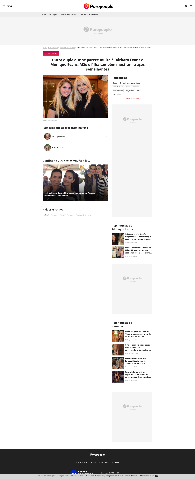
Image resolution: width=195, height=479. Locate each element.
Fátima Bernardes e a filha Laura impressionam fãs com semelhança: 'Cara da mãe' (69, 194)
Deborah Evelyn (119, 83)
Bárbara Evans (58, 147)
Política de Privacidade (86, 462)
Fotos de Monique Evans (67, 48)
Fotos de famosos (66, 215)
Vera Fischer (117, 95)
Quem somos (103, 462)
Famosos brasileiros (83, 215)
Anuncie (115, 462)
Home (45, 48)
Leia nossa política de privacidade (142, 476)
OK (157, 476)
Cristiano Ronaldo (132, 87)
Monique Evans (53, 48)
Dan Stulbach (118, 87)
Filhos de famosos (50, 215)
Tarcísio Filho (118, 91)
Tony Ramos (129, 91)
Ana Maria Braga (133, 83)
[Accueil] (98, 6)
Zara (138, 91)
